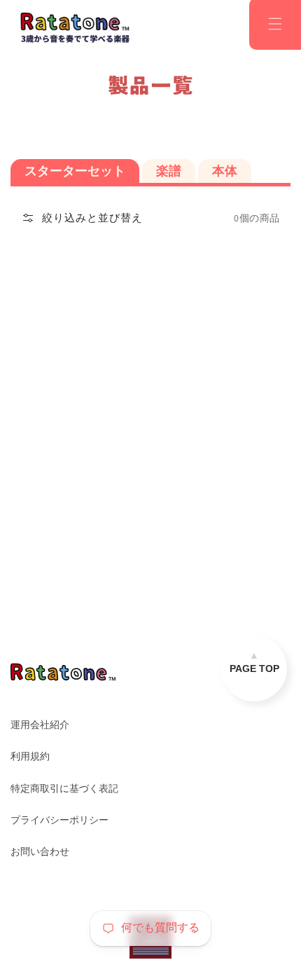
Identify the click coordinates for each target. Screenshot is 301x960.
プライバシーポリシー (59, 819)
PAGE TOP (254, 668)
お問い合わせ (39, 851)
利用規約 (30, 756)
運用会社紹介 (39, 724)
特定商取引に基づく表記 (64, 788)
